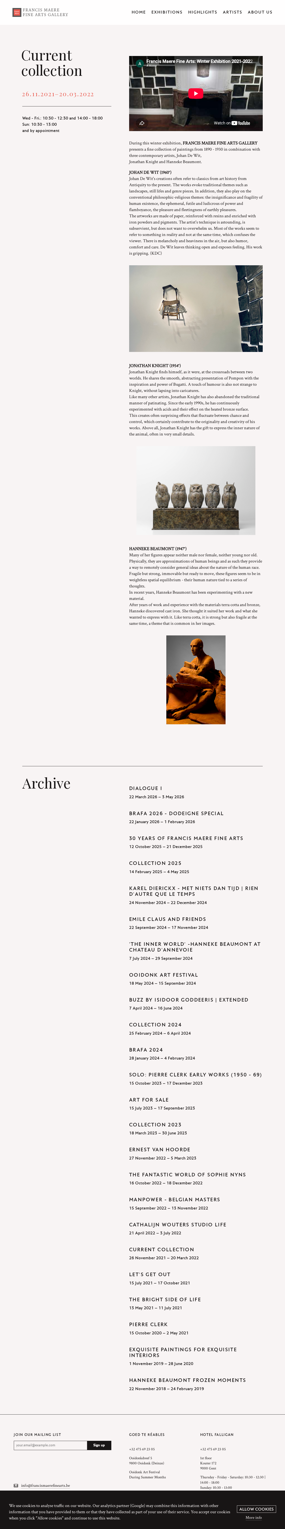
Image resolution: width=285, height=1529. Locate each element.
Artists (232, 12)
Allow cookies (256, 1509)
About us (260, 12)
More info (254, 1517)
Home (139, 12)
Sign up (99, 1445)
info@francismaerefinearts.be (45, 1485)
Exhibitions (167, 12)
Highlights (202, 12)
